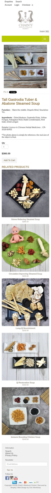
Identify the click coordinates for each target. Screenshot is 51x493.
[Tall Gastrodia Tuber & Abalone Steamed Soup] (25, 66)
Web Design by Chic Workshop (29, 487)
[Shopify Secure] (36, 482)
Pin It (6, 92)
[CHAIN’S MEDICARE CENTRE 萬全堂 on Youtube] (16, 478)
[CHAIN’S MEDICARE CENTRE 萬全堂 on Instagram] (12, 478)
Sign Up (10, 470)
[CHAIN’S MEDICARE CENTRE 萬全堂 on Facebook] (7, 478)
